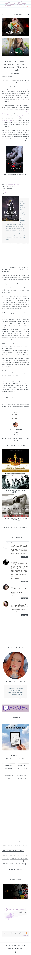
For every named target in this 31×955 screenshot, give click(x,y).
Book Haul (8, 765)
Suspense (24, 845)
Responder (24, 556)
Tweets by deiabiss (7, 817)
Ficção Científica (8, 863)
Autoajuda (6, 861)
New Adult (12, 855)
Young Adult (7, 850)
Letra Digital (22, 771)
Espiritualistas (20, 863)
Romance (17, 845)
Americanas (8, 193)
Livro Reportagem (17, 861)
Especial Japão (22, 775)
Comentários (16, 73)
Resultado (22, 761)
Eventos (8, 771)
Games (22, 781)
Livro (27, 438)
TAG (9, 778)
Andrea (7, 438)
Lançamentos (8, 761)
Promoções (22, 765)
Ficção (5, 855)
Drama (15, 850)
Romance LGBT (15, 858)
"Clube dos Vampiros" (16, 116)
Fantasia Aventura (22, 853)
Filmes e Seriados (22, 768)
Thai (12, 542)
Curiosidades (9, 775)
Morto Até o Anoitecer (12, 184)
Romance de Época (8, 853)
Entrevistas (22, 778)
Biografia (24, 858)
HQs (9, 781)
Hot (4, 847)
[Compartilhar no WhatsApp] (17, 434)
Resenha (16, 440)
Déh (11, 559)
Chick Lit (5, 858)
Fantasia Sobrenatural (17, 438)
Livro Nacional (7, 845)
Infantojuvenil (22, 855)
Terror (21, 850)
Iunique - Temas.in (17, 948)
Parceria (8, 758)
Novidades (8, 768)
